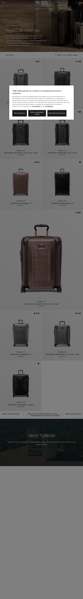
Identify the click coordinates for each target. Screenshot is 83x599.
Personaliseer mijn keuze (57, 113)
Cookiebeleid (49, 106)
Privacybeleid (36, 106)
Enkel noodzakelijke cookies (37, 113)
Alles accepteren (19, 113)
